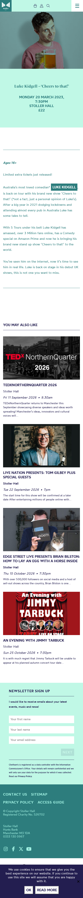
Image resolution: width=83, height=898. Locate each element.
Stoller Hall (6, 6)
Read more (47, 890)
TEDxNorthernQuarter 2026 (30, 385)
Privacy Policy (25, 776)
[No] (78, 881)
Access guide (51, 802)
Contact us (15, 794)
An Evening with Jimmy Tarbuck (33, 640)
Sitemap (39, 794)
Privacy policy (18, 802)
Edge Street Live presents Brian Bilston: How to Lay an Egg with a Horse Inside (41, 558)
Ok (28, 890)
